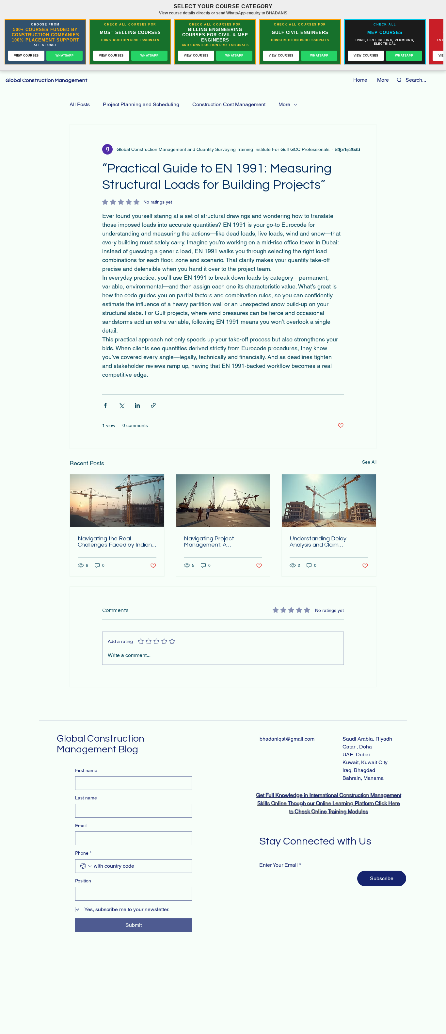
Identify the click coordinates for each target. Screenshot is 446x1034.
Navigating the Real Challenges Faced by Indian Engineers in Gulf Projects (115, 541)
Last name (86, 797)
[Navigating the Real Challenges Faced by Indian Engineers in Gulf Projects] (117, 500)
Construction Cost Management (228, 104)
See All (369, 462)
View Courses (26, 55)
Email (81, 825)
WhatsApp (64, 55)
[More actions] (340, 149)
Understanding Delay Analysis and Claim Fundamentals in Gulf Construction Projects (319, 541)
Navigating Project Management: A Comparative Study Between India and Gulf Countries (223, 541)
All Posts (80, 104)
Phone (83, 853)
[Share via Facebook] (105, 405)
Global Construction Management (47, 80)
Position (83, 880)
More (284, 104)
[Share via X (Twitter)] (121, 405)
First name (86, 770)
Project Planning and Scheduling (141, 104)
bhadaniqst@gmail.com (287, 739)
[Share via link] (153, 405)
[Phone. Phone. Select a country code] (85, 866)
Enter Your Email (278, 865)
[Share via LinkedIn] (137, 405)
